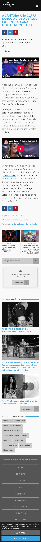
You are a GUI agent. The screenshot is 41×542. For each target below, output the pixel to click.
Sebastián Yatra (10, 445)
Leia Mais (20, 533)
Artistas (20, 480)
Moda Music (8, 450)
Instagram (21, 507)
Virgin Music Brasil (11, 435)
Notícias (20, 474)
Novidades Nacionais (12, 425)
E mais (24, 435)
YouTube (21, 519)
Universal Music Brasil (12, 430)
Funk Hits (7, 440)
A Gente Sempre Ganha (21, 88)
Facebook (22, 500)
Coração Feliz (9, 175)
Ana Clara (24, 219)
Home (20, 467)
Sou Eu (34, 224)
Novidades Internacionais (14, 420)
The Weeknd (25, 445)
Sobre (20, 487)
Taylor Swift (19, 440)
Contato (20, 494)
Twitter (21, 513)
